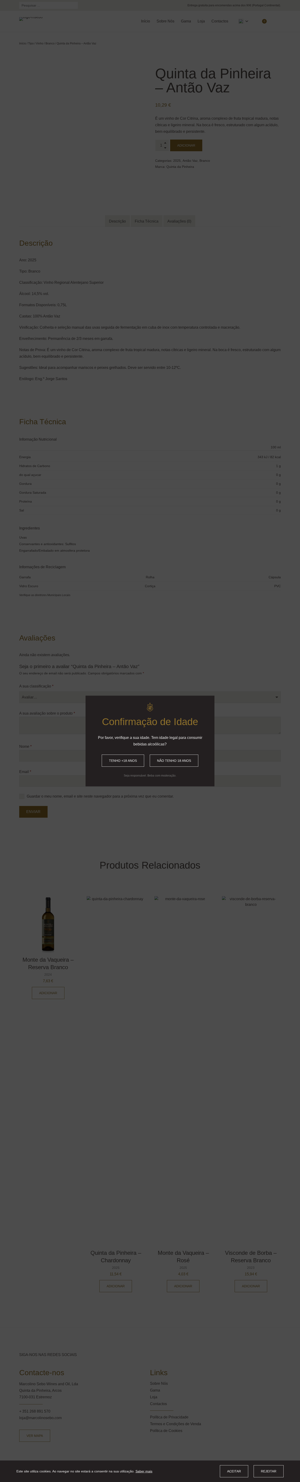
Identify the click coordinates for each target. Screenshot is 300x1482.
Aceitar (234, 1471)
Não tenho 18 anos (174, 761)
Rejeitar (268, 1471)
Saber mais (143, 1471)
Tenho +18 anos (123, 761)
